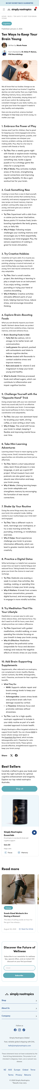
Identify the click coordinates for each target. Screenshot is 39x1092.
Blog (10, 16)
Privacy (19, 1074)
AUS (10, 1069)
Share (4, 755)
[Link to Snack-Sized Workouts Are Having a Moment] (18, 889)
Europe (17, 1069)
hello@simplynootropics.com (19, 1045)
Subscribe (19, 975)
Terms (10, 1074)
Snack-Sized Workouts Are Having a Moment (16, 914)
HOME (4, 16)
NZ (5, 1069)
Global (25, 1069)
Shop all (19, 788)
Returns (27, 1074)
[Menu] (4, 9)
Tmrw (32, 1069)
